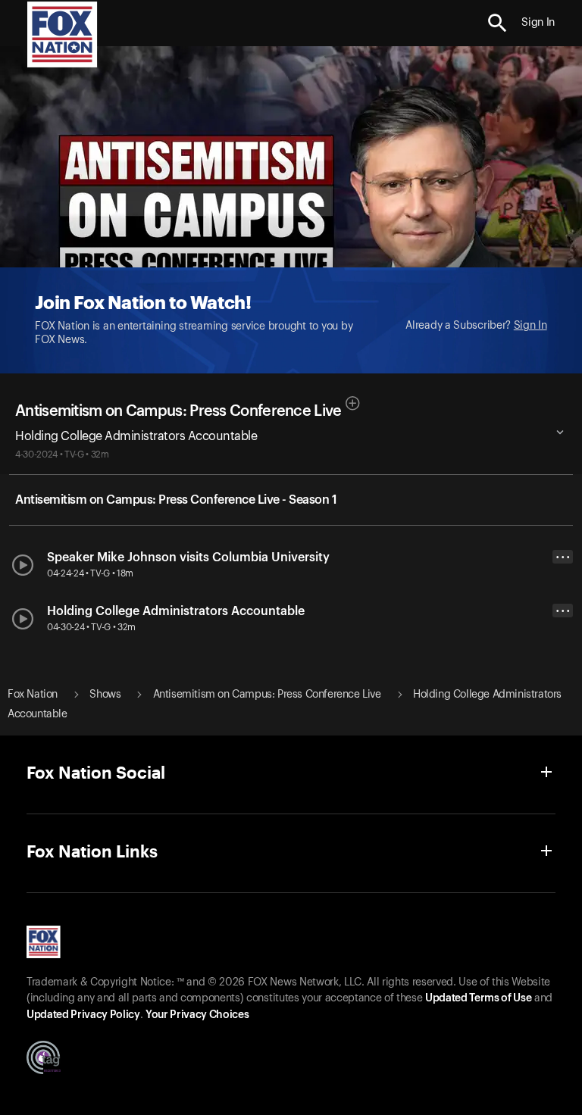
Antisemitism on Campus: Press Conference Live (178, 411)
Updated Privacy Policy (83, 1015)
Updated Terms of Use (478, 998)
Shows (104, 694)
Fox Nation (33, 694)
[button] (497, 23)
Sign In (530, 325)
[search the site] (497, 23)
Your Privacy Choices (197, 1015)
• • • (563, 557)
